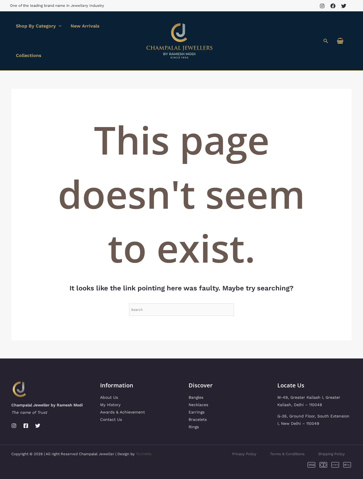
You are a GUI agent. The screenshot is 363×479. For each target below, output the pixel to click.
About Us (109, 397)
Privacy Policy (244, 454)
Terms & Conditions (287, 454)
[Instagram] (322, 6)
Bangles (196, 397)
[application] (59, 26)
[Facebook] (332, 6)
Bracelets (198, 419)
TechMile (144, 454)
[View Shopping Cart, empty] (340, 41)
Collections (28, 55)
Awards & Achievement (122, 412)
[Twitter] (343, 6)
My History (110, 404)
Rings (194, 427)
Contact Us (111, 419)
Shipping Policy (331, 454)
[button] (325, 41)
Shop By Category (36, 26)
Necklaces (198, 404)
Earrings (196, 412)
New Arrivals (85, 26)
